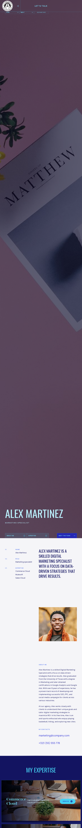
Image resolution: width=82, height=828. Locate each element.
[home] (7, 6)
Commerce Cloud (16, 801)
